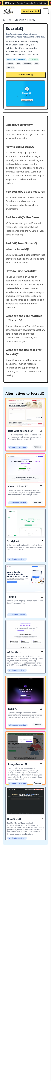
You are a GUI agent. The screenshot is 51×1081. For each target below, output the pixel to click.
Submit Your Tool (31, 11)
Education (19, 19)
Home (8, 19)
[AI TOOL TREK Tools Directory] (8, 11)
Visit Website (24, 74)
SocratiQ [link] (31, 19)
